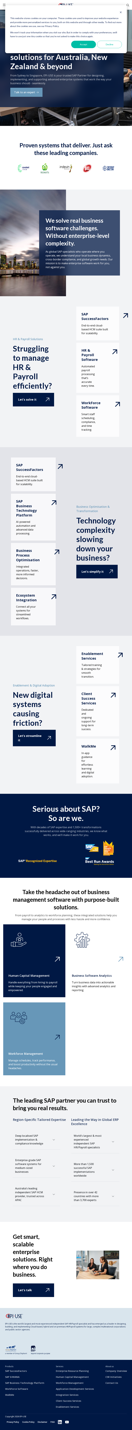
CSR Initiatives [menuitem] (113, 1376)
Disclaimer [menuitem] (42, 1422)
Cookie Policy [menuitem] (28, 1422)
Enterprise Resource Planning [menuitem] (72, 1370)
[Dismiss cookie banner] (121, 12)
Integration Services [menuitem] (67, 1394)
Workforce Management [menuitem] (70, 1382)
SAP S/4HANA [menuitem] (12, 1376)
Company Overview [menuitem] (116, 1370)
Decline (109, 44)
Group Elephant (21, 1353)
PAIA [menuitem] (53, 1422)
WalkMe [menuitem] (9, 1394)
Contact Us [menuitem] (111, 1382)
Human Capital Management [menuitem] (72, 1376)
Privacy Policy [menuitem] (13, 1422)
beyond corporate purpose (40, 1353)
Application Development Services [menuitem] (75, 1388)
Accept (83, 44)
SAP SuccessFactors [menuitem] (16, 1370)
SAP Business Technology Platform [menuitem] (24, 1382)
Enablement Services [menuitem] (67, 1406)
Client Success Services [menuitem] (68, 1400)
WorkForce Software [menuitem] (16, 1388)
